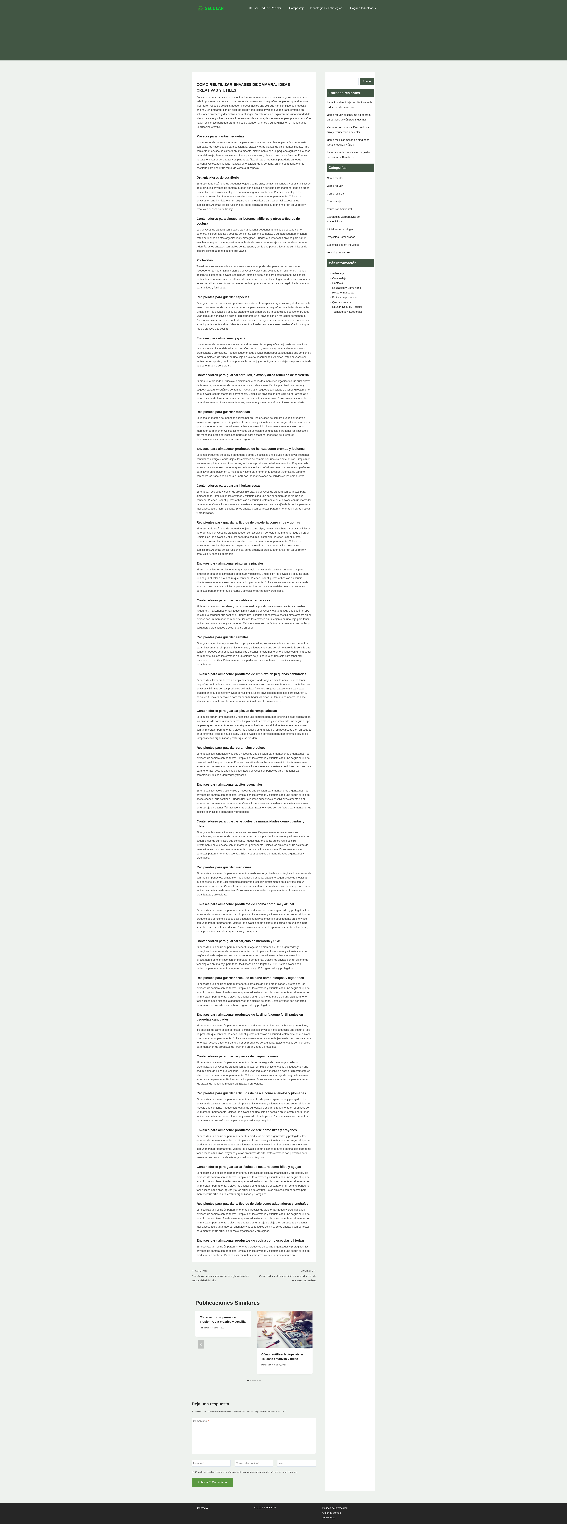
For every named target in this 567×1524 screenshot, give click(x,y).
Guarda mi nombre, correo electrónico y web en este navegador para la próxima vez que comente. (246, 1472)
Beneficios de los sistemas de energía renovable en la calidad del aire (220, 1276)
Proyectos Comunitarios (341, 237)
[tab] (248, 1380)
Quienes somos (341, 302)
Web (281, 1463)
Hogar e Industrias (343, 292)
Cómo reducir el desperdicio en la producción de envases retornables (287, 1276)
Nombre (198, 1463)
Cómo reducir (335, 185)
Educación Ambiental (339, 209)
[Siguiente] (307, 1344)
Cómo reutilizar (336, 193)
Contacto (337, 283)
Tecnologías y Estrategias (347, 311)
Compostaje (296, 8)
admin (206, 1328)
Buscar (367, 81)
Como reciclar (335, 178)
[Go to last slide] (201, 1344)
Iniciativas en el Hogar (340, 229)
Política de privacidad (344, 297)
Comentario (201, 1421)
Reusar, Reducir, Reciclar (347, 306)
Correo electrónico (247, 1463)
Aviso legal (338, 273)
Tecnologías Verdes (338, 252)
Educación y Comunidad (346, 287)
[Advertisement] (283, 38)
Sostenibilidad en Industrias (343, 244)
